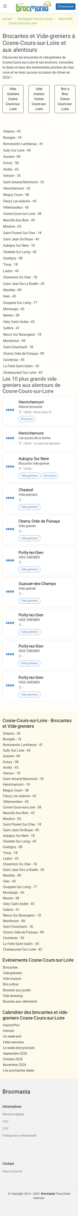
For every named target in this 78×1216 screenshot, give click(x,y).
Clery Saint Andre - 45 (19, 322)
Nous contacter (12, 1171)
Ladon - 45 (11, 271)
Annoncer (67, 6)
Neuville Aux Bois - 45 (19, 220)
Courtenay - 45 (13, 360)
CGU (5, 1121)
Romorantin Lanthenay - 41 (23, 144)
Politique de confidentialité (19, 1135)
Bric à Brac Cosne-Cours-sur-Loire (65, 99)
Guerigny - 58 (12, 258)
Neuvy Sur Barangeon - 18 (22, 335)
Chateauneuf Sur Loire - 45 (22, 373)
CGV (5, 1128)
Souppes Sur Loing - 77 (20, 303)
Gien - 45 (9, 296)
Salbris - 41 (11, 328)
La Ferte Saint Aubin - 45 (21, 366)
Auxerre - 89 (11, 157)
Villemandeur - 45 (16, 207)
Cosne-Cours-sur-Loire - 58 (22, 214)
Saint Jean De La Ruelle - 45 (23, 284)
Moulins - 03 (12, 226)
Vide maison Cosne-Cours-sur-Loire (39, 99)
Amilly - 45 (11, 169)
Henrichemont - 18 (16, 188)
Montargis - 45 (13, 309)
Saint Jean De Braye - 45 (21, 239)
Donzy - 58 (11, 163)
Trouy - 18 (10, 264)
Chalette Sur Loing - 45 (19, 252)
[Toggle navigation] (4, 6)
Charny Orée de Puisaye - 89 (23, 354)
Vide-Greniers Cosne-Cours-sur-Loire (13, 99)
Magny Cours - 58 (16, 195)
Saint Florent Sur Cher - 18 (22, 233)
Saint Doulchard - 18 (18, 347)
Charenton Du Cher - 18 (20, 277)
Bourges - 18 (12, 138)
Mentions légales (13, 1114)
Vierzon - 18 (11, 176)
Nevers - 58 (11, 315)
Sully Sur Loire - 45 (17, 150)
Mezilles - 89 (12, 290)
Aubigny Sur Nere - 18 (19, 245)
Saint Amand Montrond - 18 (23, 182)
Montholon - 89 (14, 341)
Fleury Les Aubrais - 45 (19, 201)
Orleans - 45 (12, 131)
